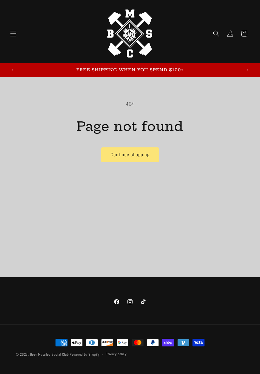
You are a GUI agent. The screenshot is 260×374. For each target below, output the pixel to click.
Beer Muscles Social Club (49, 354)
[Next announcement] (248, 70)
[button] (13, 34)
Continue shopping (130, 155)
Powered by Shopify (85, 354)
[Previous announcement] (12, 70)
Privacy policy (116, 354)
